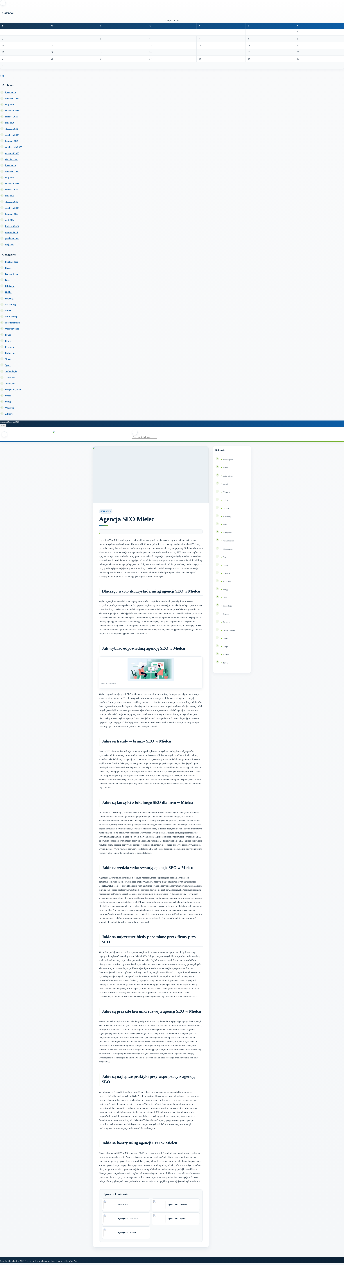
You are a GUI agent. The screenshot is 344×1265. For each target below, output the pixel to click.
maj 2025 (9, 177)
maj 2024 (9, 220)
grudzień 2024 (12, 208)
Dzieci (8, 280)
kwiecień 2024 (12, 226)
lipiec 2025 (10, 165)
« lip (2, 75)
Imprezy (9, 298)
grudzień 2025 (12, 135)
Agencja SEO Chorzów (128, 1218)
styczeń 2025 (11, 202)
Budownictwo (11, 274)
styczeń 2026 (11, 129)
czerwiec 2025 (12, 171)
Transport (10, 377)
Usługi (8, 401)
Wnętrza (9, 408)
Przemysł (9, 347)
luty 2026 (9, 122)
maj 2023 (9, 244)
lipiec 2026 (10, 92)
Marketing (10, 304)
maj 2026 (9, 104)
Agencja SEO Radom (127, 1232)
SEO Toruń (123, 1204)
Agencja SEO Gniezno (177, 1204)
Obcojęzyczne (12, 329)
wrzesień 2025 (12, 153)
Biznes (8, 268)
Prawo (8, 341)
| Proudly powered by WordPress (64, 1261)
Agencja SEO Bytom (176, 1218)
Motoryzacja (11, 316)
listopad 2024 (11, 214)
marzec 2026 (11, 116)
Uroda (8, 395)
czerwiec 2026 (12, 98)
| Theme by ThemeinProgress (37, 1261)
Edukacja (10, 286)
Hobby (8, 292)
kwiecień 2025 (12, 183)
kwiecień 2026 (12, 110)
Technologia (11, 371)
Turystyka (10, 383)
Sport (8, 365)
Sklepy (8, 359)
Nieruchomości (12, 322)
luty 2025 (9, 195)
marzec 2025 (11, 189)
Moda (8, 310)
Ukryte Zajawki (13, 389)
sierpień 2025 (11, 159)
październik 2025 (13, 147)
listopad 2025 (11, 141)
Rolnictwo (10, 353)
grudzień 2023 (12, 238)
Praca (8, 335)
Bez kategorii (11, 262)
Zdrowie (9, 414)
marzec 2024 (11, 232)
